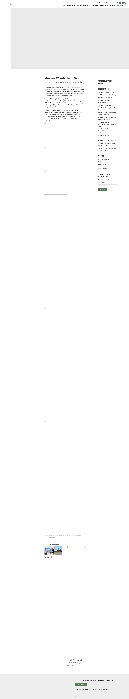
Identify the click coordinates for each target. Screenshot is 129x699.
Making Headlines (103, 159)
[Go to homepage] (10, 4)
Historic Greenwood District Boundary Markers (74, 662)
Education (95, 5)
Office (102, 5)
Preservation (121, 5)
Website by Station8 (85, 696)
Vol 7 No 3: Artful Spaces (105, 97)
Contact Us (80, 684)
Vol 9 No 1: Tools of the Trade (106, 92)
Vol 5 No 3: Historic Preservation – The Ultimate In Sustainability (107, 124)
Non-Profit (87, 5)
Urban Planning (102, 168)
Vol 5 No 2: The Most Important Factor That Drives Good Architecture (107, 131)
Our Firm (99, 2)
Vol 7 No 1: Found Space (105, 105)
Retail (107, 5)
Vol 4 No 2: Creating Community (107, 140)
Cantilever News (108, 2)
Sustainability (102, 164)
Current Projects (67, 5)
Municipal (113, 5)
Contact (116, 2)
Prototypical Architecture (105, 162)
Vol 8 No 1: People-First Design (107, 95)
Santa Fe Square (50, 557)
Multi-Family (78, 5)
